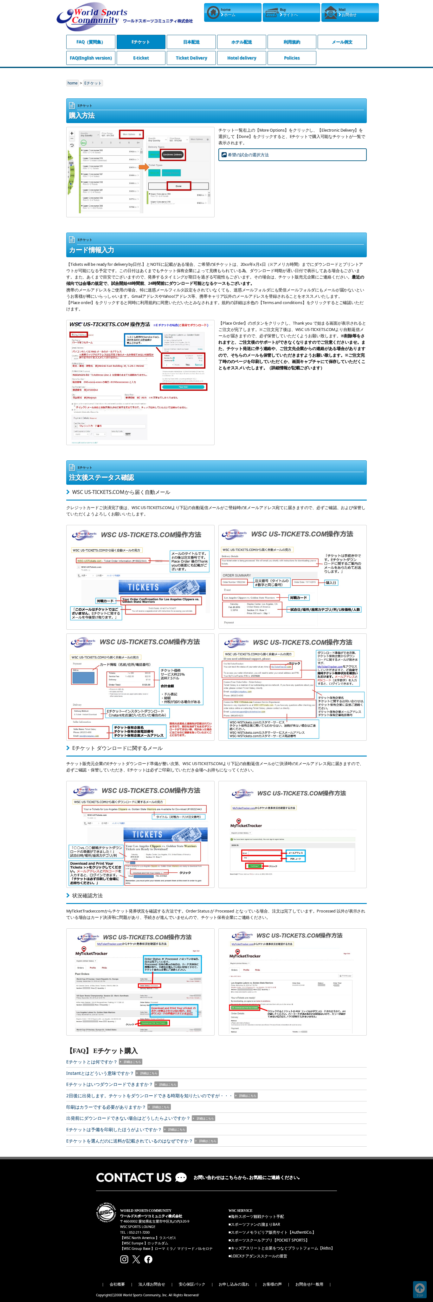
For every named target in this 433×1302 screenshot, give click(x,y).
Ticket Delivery (191, 58)
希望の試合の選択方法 (248, 155)
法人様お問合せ (152, 1284)
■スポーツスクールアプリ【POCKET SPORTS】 (269, 1240)
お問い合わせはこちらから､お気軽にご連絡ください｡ (247, 1177)
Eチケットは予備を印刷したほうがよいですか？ (114, 1129)
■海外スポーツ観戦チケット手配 (256, 1216)
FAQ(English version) (91, 58)
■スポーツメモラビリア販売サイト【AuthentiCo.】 (272, 1232)
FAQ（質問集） (90, 42)
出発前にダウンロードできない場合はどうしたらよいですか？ (128, 1118)
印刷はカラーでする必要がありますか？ (106, 1107)
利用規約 (292, 42)
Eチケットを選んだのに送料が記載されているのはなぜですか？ (129, 1141)
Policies (292, 58)
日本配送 (191, 42)
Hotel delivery (241, 58)
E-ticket (141, 58)
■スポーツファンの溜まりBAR (254, 1224)
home (73, 83)
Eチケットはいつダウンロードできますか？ (109, 1084)
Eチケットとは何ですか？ (92, 1062)
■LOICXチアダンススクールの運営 (258, 1256)
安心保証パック (192, 1284)
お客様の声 (272, 1284)
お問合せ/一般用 (309, 1284)
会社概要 (117, 1284)
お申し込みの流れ (234, 1284)
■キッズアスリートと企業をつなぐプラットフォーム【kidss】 (282, 1248)
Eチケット (141, 42)
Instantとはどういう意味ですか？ (100, 1073)
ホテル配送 (241, 42)
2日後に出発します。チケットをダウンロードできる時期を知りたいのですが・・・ (149, 1096)
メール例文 (342, 42)
